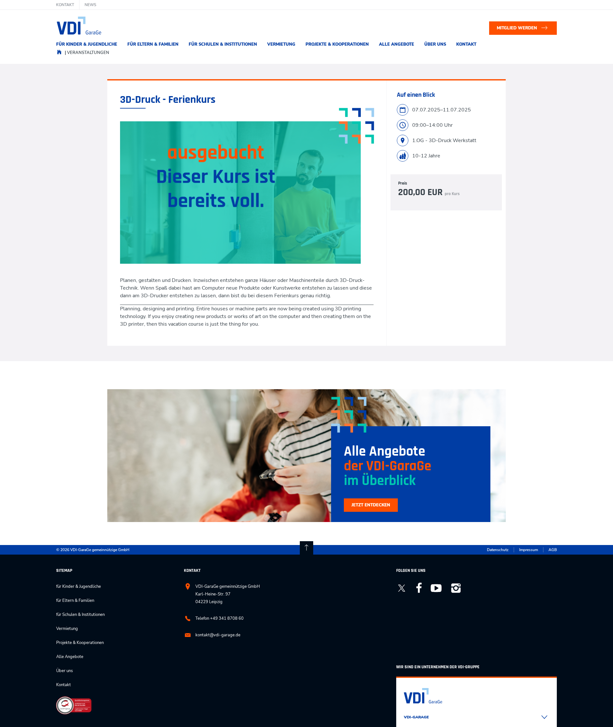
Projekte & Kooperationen (337, 44)
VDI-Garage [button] (416, 717)
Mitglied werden (517, 28)
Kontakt (466, 44)
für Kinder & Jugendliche (86, 44)
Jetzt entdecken (371, 505)
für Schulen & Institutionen (223, 44)
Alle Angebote (396, 44)
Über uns (435, 44)
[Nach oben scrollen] (306, 548)
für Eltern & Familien (152, 44)
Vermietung (281, 44)
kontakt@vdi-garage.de (217, 635)
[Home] (59, 54)
